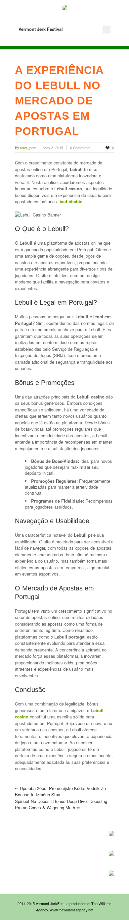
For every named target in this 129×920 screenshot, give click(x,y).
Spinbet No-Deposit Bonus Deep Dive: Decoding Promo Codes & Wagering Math (61, 804)
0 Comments (80, 147)
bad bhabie (71, 201)
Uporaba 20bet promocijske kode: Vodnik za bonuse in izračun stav (60, 791)
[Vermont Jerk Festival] (64, 8)
